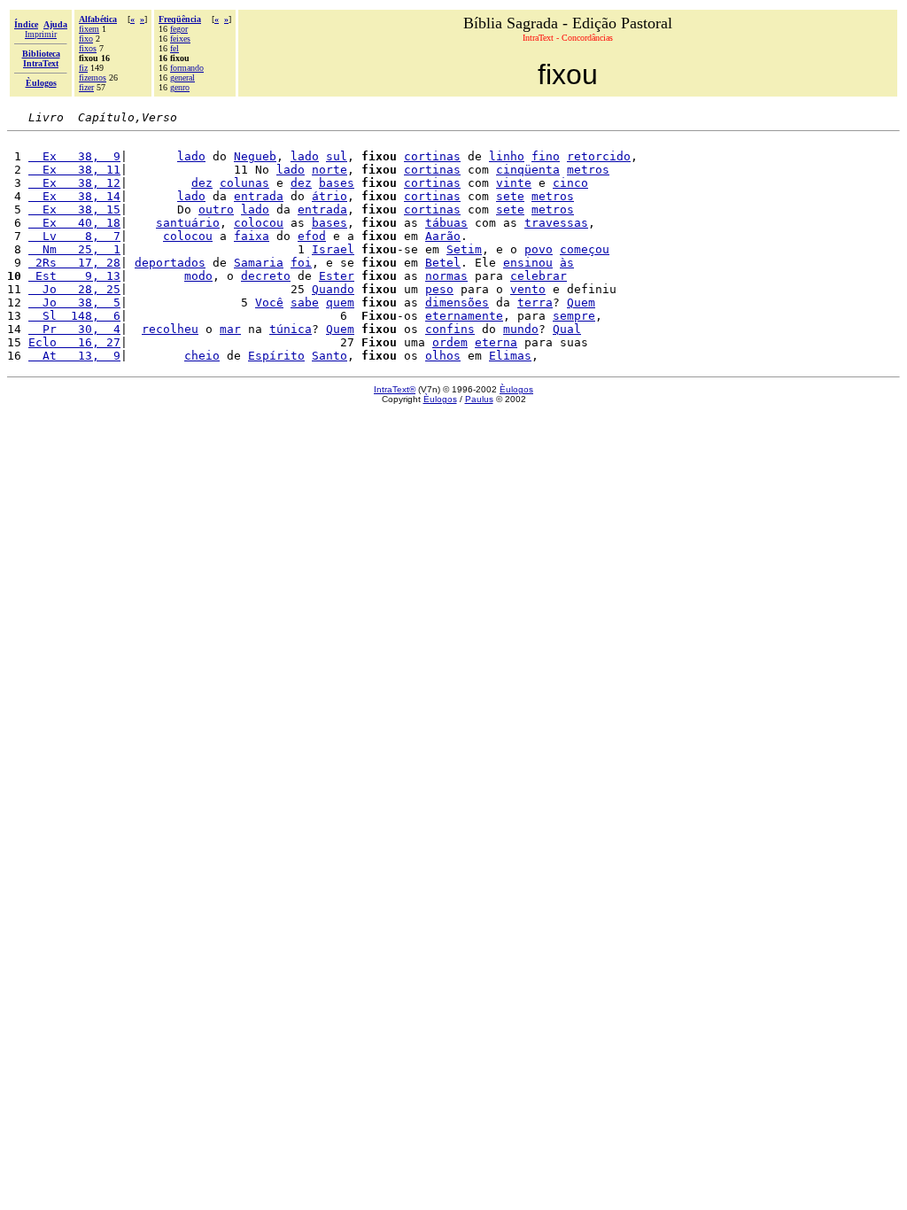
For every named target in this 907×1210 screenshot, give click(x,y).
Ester (336, 276)
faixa (251, 236)
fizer (86, 87)
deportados (170, 262)
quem (340, 302)
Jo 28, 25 (74, 289)
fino (545, 156)
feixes (180, 38)
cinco (570, 183)
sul (336, 156)
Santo (329, 355)
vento (528, 289)
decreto (266, 276)
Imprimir (41, 34)
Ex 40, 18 (74, 222)
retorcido (599, 156)
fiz (83, 68)
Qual (567, 329)
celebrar (538, 276)
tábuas (446, 222)
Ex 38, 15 (74, 209)
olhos (443, 355)
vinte (513, 183)
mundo (521, 329)
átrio (329, 196)
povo (538, 249)
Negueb (255, 156)
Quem (581, 302)
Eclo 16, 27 (74, 342)
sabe (305, 302)
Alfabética (98, 19)
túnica (290, 329)
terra (535, 302)
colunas (244, 183)
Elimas (510, 355)
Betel (443, 262)
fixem (89, 29)
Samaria (258, 262)
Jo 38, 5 (74, 302)
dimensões (457, 302)
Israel (333, 249)
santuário (188, 222)
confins (450, 329)
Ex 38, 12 (74, 183)
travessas (556, 222)
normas (446, 276)
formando (187, 68)
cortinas (432, 156)
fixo (86, 38)
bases (336, 183)
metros (588, 169)
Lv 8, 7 (74, 236)
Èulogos (516, 389)
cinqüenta (528, 169)
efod (312, 236)
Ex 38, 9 (74, 156)
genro (180, 87)
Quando (333, 289)
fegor (179, 29)
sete (510, 196)
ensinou (528, 262)
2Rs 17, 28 (74, 262)
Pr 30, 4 (74, 329)
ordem (450, 342)
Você (269, 302)
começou (584, 249)
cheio (202, 355)
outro (216, 209)
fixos (88, 48)
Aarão (443, 236)
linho (506, 156)
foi (301, 262)
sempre (574, 315)
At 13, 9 (74, 355)
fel (174, 48)
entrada (258, 196)
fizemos (92, 77)
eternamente (464, 315)
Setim (464, 249)
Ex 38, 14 (74, 196)
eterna (496, 342)
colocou (258, 222)
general (182, 77)
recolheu (170, 329)
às (567, 262)
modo (198, 276)
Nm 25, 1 (74, 249)
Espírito (276, 355)
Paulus (479, 399)
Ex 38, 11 (74, 169)
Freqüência (180, 19)
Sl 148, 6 (74, 315)
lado (191, 156)
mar (230, 329)
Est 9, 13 (74, 276)
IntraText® (394, 389)
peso (439, 289)
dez (202, 183)
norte (329, 169)
